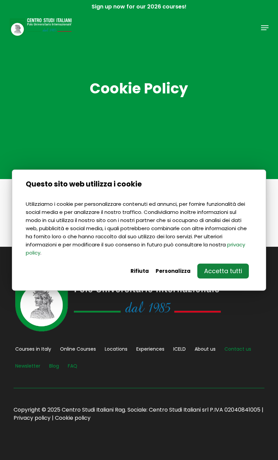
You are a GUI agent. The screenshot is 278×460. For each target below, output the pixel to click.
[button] (265, 27)
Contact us (237, 349)
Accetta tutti (223, 271)
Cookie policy (73, 418)
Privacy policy (32, 418)
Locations (116, 349)
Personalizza (173, 271)
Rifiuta (140, 271)
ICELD (179, 349)
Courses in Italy (33, 349)
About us (205, 349)
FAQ (72, 366)
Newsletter (27, 366)
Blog (54, 366)
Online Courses (78, 349)
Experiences (150, 349)
